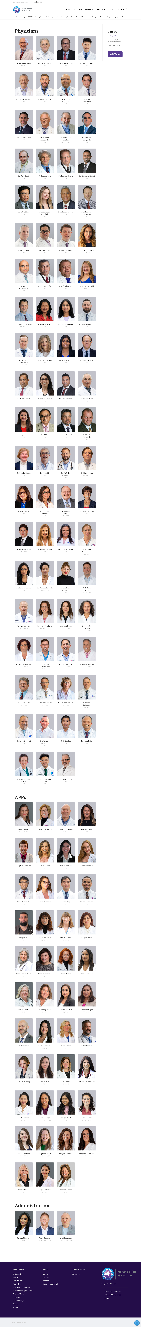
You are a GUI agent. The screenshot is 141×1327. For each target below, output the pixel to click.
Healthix (107, 1298)
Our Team (46, 1277)
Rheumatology (105, 17)
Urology (122, 17)
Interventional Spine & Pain (65, 17)
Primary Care (39, 17)
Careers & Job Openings (51, 1284)
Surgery (115, 17)
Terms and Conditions (113, 1292)
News (112, 9)
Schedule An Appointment (21, 2)
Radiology (93, 17)
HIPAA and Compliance (113, 1295)
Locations (78, 9)
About (68, 9)
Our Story (46, 1274)
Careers (121, 9)
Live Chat (137, 1323)
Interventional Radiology (22, 1287)
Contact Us (76, 1274)
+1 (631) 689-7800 (37, 2)
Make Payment (102, 9)
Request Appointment (115, 54)
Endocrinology (20, 17)
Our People (89, 9)
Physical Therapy (81, 17)
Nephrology (50, 17)
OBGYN (30, 17)
